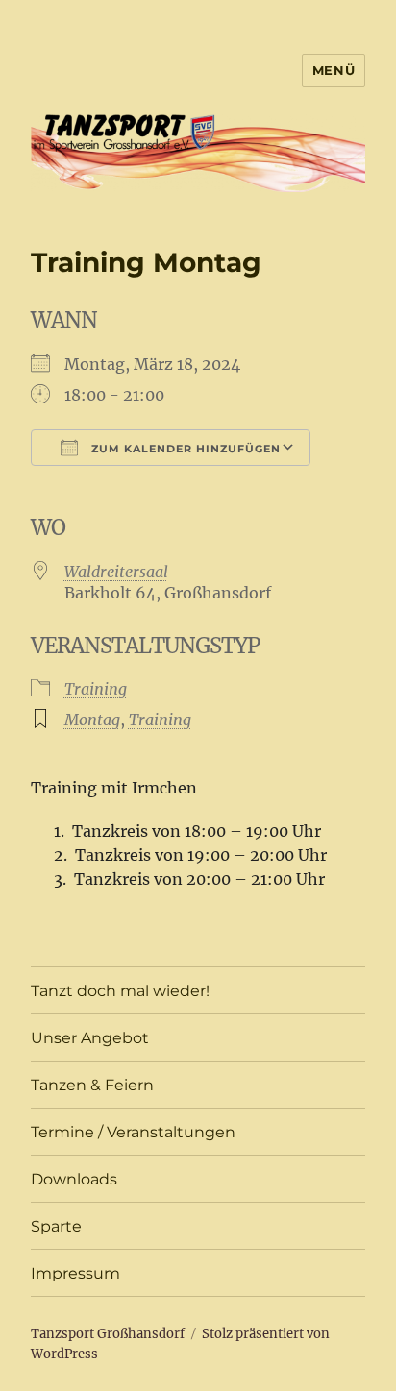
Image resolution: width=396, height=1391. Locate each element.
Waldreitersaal (116, 571)
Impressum (75, 1273)
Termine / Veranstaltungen (133, 1132)
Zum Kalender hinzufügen (184, 448)
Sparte (56, 1226)
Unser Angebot (90, 1038)
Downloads (74, 1179)
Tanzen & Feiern (92, 1085)
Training (95, 688)
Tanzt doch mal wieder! (120, 991)
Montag (92, 719)
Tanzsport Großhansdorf (108, 1334)
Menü (333, 70)
